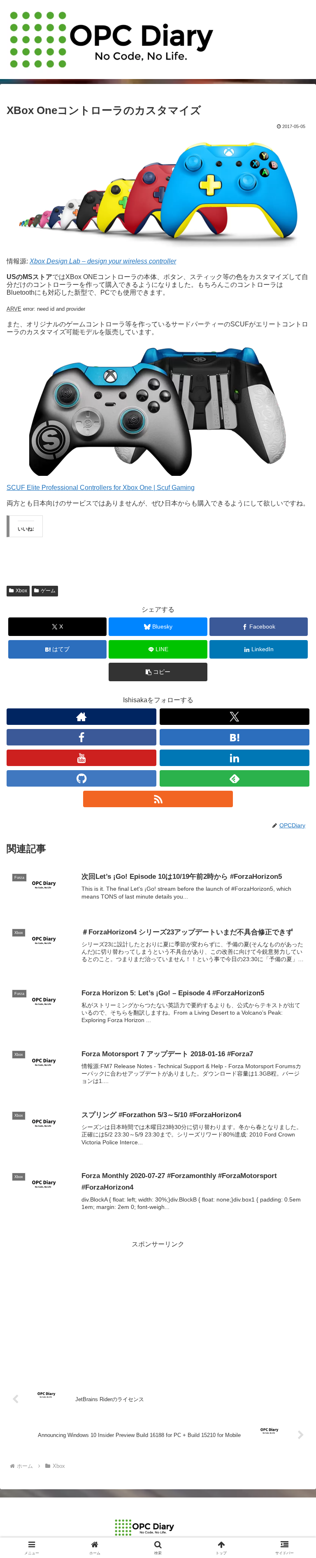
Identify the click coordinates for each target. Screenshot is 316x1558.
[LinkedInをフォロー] (234, 758)
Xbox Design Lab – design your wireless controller (103, 261)
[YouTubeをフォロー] (81, 758)
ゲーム (48, 591)
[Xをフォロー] (234, 716)
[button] (158, 672)
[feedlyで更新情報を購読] (234, 778)
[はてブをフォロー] (234, 737)
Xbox (21, 591)
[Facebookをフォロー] (81, 737)
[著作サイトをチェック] (81, 716)
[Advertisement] (158, 1308)
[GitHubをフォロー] (81, 778)
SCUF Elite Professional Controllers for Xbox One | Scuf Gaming (101, 487)
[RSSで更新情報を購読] (158, 799)
